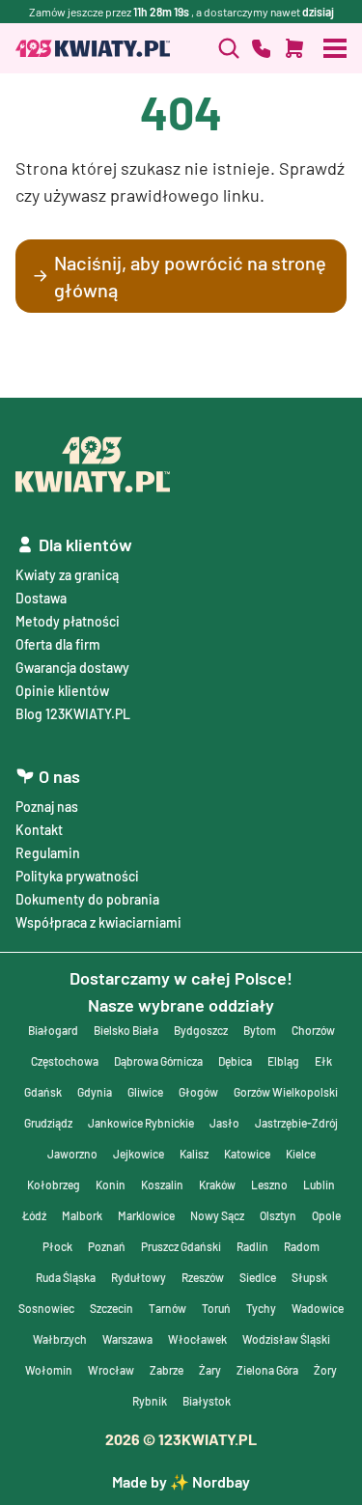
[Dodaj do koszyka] (294, 48)
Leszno (269, 1184)
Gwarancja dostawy (72, 667)
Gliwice (145, 1092)
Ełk (323, 1061)
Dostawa (41, 598)
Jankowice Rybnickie (141, 1122)
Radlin (252, 1246)
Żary (210, 1370)
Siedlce (257, 1277)
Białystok (206, 1400)
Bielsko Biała (126, 1030)
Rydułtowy (138, 1277)
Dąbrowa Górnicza (158, 1061)
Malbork (82, 1215)
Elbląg (283, 1061)
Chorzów (313, 1030)
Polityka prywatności (77, 876)
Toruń (216, 1308)
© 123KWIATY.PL (181, 1439)
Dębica (235, 1061)
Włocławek (197, 1339)
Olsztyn (278, 1215)
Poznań (106, 1246)
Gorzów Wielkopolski (286, 1092)
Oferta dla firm (57, 644)
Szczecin (111, 1308)
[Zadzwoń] (228, 48)
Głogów (198, 1092)
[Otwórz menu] (335, 48)
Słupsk (309, 1277)
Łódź (34, 1215)
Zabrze (166, 1370)
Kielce (301, 1153)
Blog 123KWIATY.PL (72, 714)
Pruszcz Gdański (181, 1246)
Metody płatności (67, 621)
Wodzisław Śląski (286, 1339)
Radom (302, 1246)
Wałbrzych (60, 1339)
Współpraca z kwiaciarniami (98, 922)
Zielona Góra (267, 1370)
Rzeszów (202, 1277)
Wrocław (111, 1370)
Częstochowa (64, 1061)
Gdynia (94, 1092)
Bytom (259, 1030)
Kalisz (194, 1153)
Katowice (247, 1153)
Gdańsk (43, 1092)
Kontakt (39, 830)
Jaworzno (72, 1153)
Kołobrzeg (53, 1184)
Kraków (217, 1184)
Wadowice (318, 1308)
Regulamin (47, 853)
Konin (110, 1184)
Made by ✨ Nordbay (181, 1481)
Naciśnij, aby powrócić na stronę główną (190, 276)
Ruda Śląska (66, 1277)
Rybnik (149, 1400)
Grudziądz (48, 1122)
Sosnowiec (46, 1308)
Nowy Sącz (217, 1215)
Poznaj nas (46, 806)
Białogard (53, 1030)
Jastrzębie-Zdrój (296, 1122)
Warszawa (127, 1339)
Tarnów (167, 1308)
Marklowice (146, 1215)
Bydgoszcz (201, 1030)
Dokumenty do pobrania (87, 899)
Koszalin (162, 1184)
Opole (326, 1215)
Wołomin (48, 1370)
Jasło (224, 1122)
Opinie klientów (62, 691)
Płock (57, 1246)
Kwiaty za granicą (67, 575)
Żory (325, 1370)
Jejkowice (138, 1153)
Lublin (319, 1184)
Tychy (261, 1308)
